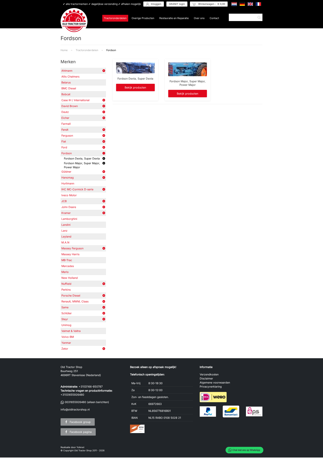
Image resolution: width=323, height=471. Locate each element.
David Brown (69, 106)
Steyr (64, 319)
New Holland (69, 277)
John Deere (68, 207)
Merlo (65, 272)
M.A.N (65, 242)
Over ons (199, 18)
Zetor (64, 348)
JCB (64, 201)
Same (64, 307)
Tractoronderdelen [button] (115, 18)
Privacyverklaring (211, 386)
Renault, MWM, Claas (74, 301)
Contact (214, 18)
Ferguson (67, 135)
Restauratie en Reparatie (174, 18)
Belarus (66, 82)
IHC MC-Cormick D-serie (77, 189)
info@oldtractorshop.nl (75, 409)
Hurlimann (67, 183)
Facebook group (80, 422)
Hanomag (67, 177)
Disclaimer (206, 378)
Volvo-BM (67, 336)
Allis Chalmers (70, 76)
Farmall (66, 123)
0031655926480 (75, 402)
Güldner (66, 171)
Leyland (66, 236)
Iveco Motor (69, 195)
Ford (64, 147)
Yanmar (66, 342)
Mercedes (67, 266)
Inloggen (156, 4)
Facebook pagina (81, 432)
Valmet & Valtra (71, 331)
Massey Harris (70, 254)
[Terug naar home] (74, 21)
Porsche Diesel (70, 295)
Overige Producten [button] (143, 18)
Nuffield (66, 283)
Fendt (64, 129)
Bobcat (65, 94)
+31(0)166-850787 (91, 386)
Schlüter (66, 313)
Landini (65, 224)
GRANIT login (177, 4)
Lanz (64, 230)
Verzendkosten (209, 374)
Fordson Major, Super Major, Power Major (82, 165)
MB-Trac (66, 260)
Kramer (66, 213)
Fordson (66, 153)
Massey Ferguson (72, 248)
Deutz (65, 112)
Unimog (66, 325)
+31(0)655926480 (72, 394)
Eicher (65, 118)
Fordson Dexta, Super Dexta (82, 158)
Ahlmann (66, 70)
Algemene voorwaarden (215, 382)
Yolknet (80, 447)
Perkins (66, 289)
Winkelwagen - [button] (211, 4)
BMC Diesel (68, 88)
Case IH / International (75, 100)
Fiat (63, 141)
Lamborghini (69, 218)
